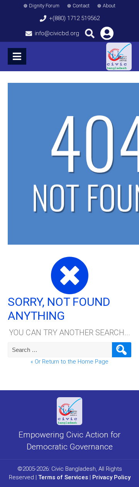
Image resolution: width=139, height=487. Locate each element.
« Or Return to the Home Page (69, 361)
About (109, 6)
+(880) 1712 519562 (74, 18)
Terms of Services (63, 477)
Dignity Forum (44, 6)
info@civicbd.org (57, 33)
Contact (81, 6)
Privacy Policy (111, 477)
